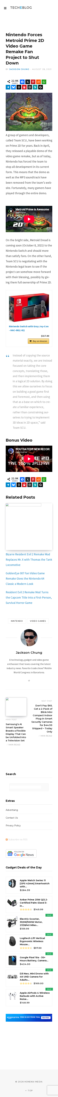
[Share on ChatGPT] (29, 87)
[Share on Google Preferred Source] (40, 87)
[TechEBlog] (21, 7)
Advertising (12, 810)
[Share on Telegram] (8, 87)
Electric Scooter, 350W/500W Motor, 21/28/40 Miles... (31, 922)
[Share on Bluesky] (13, 87)
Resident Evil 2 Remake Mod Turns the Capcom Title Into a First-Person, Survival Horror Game (29, 597)
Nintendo (17, 621)
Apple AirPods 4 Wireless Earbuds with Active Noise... (35, 996)
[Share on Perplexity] (35, 87)
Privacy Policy (13, 825)
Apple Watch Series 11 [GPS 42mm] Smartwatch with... (34, 883)
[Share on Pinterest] (33, 82)
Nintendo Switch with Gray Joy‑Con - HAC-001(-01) (29, 328)
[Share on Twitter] (27, 82)
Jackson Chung (19, 69)
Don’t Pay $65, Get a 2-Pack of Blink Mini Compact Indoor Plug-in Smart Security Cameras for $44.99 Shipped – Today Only (41, 718)
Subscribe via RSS (18, 839)
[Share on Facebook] (22, 82)
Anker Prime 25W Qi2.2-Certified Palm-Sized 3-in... (34, 902)
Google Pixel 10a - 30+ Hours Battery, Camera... (34, 959)
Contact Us (12, 817)
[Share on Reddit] (38, 82)
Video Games (38, 621)
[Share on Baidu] (24, 87)
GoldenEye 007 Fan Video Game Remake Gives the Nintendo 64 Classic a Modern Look (25, 578)
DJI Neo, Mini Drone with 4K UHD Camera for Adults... (34, 976)
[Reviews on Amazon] (26, 909)
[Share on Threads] (19, 87)
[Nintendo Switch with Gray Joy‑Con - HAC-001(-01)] (29, 307)
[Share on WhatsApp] (44, 82)
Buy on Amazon (40, 341)
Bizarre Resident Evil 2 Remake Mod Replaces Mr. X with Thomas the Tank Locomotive (29, 559)
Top (30, 1090)
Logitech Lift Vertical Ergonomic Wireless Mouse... (32, 941)
